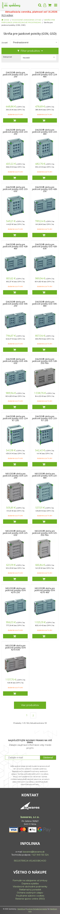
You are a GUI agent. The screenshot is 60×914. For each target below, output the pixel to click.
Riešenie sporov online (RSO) (30, 898)
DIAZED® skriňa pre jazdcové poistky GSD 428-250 (44, 189)
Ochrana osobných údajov (30, 892)
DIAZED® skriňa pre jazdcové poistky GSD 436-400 (44, 304)
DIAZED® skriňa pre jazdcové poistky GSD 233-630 (15, 189)
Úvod (6, 20)
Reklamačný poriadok (30, 889)
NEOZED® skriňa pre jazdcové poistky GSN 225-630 (15, 533)
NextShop (21, 909)
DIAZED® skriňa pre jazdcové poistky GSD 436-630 (15, 361)
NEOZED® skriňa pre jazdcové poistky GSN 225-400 (44, 476)
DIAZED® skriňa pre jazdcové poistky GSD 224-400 (44, 75)
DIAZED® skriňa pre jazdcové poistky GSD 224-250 (15, 75)
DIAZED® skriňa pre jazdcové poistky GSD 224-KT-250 (15, 418)
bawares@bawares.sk (34, 851)
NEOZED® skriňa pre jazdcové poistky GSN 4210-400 (44, 590)
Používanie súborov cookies (30, 895)
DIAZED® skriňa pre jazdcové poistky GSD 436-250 (15, 304)
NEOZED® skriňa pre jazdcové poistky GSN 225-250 (15, 476)
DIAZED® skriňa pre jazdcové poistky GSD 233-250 (15, 132)
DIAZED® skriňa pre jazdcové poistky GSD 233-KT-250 (44, 418)
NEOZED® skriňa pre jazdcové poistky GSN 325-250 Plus (44, 533)
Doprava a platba (30, 883)
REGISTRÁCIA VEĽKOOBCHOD (30, 860)
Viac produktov (30, 705)
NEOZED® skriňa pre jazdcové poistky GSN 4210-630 (15, 648)
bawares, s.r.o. (30, 817)
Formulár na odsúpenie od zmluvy (30, 880)
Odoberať (48, 757)
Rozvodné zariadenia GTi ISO (26, 20)
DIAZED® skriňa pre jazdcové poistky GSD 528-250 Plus (44, 361)
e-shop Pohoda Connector (37, 909)
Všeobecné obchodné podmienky (30, 886)
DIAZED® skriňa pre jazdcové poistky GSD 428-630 (44, 246)
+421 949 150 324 (40, 855)
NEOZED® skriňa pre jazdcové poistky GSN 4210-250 (15, 590)
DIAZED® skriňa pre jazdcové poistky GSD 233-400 (44, 132)
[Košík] (50, 5)
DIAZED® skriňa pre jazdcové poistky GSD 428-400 (15, 246)
